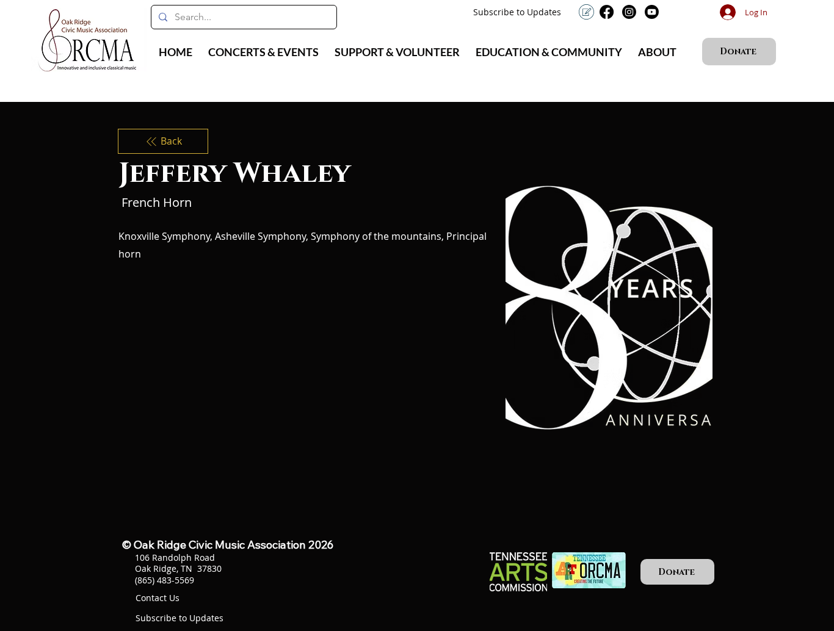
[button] (263, 51)
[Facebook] (607, 12)
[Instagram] (629, 12)
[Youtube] (652, 12)
